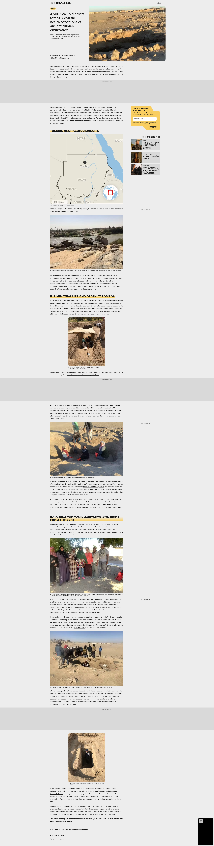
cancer (100, 303)
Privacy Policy (147, 123)
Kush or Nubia (86, 72)
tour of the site (79, 628)
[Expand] (200, 820)
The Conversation (70, 55)
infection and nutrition (64, 303)
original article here (64, 821)
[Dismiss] (211, 820)
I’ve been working (108, 74)
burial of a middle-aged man (93, 487)
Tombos (111, 66)
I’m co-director (55, 276)
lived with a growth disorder (110, 311)
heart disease (92, 303)
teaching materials (62, 625)
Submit (152, 127)
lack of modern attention (109, 115)
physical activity (114, 301)
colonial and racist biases (79, 121)
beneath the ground (80, 405)
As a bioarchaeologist (100, 72)
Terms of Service (138, 123)
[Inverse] (63, 3)
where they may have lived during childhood (83, 375)
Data (52, 839)
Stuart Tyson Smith (72, 276)
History (61, 839)
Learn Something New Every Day (141, 109)
